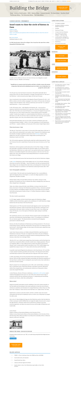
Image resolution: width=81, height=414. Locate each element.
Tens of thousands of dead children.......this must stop (61, 34)
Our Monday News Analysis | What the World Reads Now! (62, 104)
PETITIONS (47, 1)
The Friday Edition (39, 15)
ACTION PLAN (64, 1)
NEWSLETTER (32, 1)
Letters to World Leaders (20, 13)
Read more (13, 338)
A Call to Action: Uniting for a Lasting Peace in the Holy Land (62, 37)
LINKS (50, 1)
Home (11, 13)
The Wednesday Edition (27, 15)
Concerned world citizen (60, 39)
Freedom (57, 28)
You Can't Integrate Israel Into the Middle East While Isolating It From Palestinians (63, 118)
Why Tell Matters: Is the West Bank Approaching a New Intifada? (63, 114)
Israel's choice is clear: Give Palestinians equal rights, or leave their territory (29, 366)
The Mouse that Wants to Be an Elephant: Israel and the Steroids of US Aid (63, 96)
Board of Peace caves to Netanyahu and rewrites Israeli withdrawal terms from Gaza (62, 122)
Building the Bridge (29, 8)
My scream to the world (60, 43)
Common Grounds (45, 13)
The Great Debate (55, 13)
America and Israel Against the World (22, 362)
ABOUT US (54, 1)
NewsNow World (65, 13)
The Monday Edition (15, 15)
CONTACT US (58, 1)
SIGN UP (39, 1)
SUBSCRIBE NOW (63, 8)
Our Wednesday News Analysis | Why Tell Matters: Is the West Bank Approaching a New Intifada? (63, 110)
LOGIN (36, 1)
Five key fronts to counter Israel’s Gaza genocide (62, 92)
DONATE (43, 1)
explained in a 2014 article (39, 273)
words (14, 161)
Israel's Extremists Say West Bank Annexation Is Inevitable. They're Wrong (62, 100)
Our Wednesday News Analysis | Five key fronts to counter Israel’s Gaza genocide (62, 89)
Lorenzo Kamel (14, 37)
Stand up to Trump (59, 30)
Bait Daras (37, 133)
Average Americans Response (61, 32)
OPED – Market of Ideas (33, 13)
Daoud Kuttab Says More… (20, 360)
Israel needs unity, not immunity (21, 357)
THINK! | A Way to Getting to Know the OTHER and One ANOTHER (28, 355)
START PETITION (61, 60)
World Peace (58, 41)
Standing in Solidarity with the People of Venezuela (62, 26)
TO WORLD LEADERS (60, 23)
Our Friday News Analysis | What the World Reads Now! (62, 85)
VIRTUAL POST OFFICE (61, 47)
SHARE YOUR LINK (61, 68)
